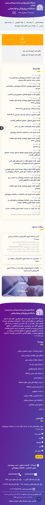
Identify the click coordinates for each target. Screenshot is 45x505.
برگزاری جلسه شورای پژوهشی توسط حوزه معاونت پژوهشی (24, 187)
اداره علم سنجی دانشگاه (34, 387)
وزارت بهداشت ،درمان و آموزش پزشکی (30, 351)
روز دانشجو (36, 147)
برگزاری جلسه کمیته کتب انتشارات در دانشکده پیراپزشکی (22, 194)
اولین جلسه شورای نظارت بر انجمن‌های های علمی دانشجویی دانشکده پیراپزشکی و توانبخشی (24, 162)
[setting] (2, 128)
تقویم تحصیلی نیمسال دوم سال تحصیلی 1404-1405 (23, 114)
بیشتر (36, 335)
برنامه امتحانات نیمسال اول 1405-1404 (28, 109)
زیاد (40, 438)
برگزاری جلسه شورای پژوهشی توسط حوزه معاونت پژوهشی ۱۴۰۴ (24, 139)
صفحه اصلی (29, 19)
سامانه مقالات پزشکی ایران (33, 360)
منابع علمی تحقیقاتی (35, 405)
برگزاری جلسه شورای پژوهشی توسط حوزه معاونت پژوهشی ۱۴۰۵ (24, 101)
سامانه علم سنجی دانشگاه (33, 373)
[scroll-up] (39, 499)
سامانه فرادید (38, 378)
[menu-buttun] (14, 12)
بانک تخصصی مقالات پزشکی (33, 396)
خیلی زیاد (38, 434)
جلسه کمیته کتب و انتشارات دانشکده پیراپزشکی (25, 132)
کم (40, 446)
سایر (40, 409)
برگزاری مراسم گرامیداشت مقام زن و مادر (27, 126)
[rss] (20, 19)
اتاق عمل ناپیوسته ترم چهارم (31, 55)
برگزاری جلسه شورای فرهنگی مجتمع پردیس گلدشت (24, 94)
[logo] (22, 6)
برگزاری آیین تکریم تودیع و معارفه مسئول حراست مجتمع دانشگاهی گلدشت (22, 153)
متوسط (39, 442)
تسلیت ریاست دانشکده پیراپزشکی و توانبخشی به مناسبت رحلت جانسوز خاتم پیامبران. (24, 79)
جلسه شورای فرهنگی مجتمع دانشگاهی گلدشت (25, 120)
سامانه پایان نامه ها (36, 364)
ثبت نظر (39, 456)
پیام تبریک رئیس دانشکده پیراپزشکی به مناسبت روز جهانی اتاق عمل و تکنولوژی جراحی (24, 178)
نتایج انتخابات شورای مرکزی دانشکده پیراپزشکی (25, 214)
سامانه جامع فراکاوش (35, 369)
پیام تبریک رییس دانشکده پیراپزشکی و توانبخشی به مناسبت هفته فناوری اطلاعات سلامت (24, 201)
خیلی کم (38, 451)
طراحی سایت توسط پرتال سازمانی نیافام (22, 501)
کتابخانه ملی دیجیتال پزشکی (33, 400)
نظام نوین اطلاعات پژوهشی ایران (31, 355)
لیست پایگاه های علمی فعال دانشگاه (30, 382)
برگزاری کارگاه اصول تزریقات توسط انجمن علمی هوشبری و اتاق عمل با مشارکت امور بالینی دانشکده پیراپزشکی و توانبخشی (22, 170)
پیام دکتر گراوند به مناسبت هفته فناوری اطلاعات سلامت (22, 208)
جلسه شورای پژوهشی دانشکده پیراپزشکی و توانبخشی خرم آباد (23, 87)
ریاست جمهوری (37, 391)
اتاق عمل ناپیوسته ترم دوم (32, 51)
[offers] (22, 286)
